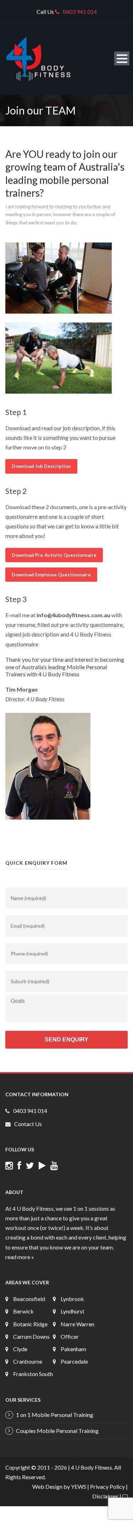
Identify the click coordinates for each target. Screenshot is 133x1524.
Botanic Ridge (30, 1324)
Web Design (47, 1486)
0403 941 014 (80, 11)
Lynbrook (72, 1298)
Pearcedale (74, 1361)
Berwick (23, 1311)
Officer (70, 1336)
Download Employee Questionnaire (51, 574)
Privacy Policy (107, 1486)
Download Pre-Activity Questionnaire (54, 555)
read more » (19, 1256)
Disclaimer (105, 1496)
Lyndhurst (72, 1311)
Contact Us (28, 1123)
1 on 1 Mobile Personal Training (54, 1414)
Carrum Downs (31, 1336)
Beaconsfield (29, 1298)
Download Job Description (41, 466)
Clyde (20, 1349)
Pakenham (73, 1349)
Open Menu (121, 58)
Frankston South (33, 1373)
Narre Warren (77, 1324)
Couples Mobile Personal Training (57, 1430)
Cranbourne (27, 1361)
